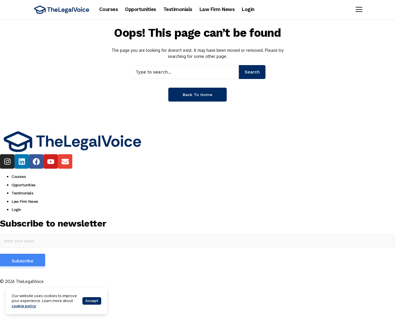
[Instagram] (7, 161)
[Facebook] (36, 161)
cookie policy (24, 306)
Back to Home (197, 94)
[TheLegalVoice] (62, 9)
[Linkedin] (21, 161)
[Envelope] (65, 161)
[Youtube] (50, 161)
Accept (91, 301)
